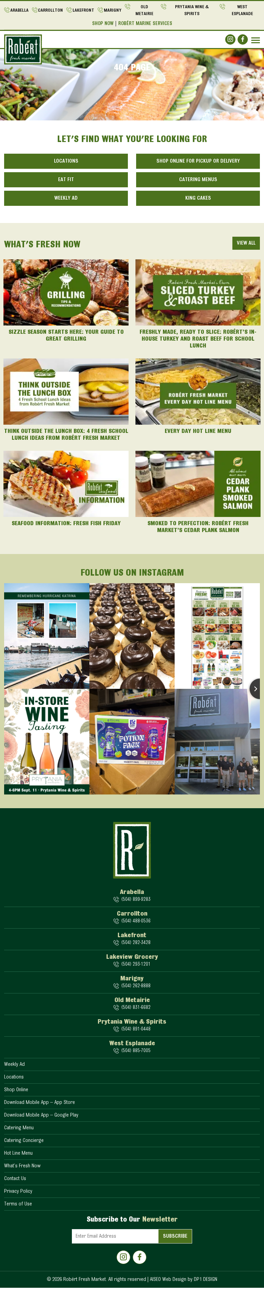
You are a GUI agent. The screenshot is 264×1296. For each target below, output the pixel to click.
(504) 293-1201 (136, 964)
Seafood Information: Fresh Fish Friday (66, 524)
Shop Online (16, 1090)
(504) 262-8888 (136, 986)
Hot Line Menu (18, 1153)
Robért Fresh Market (84, 1279)
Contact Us (15, 1178)
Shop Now (102, 23)
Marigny (112, 10)
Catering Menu (19, 1128)
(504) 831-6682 (136, 1007)
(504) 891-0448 (136, 1029)
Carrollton (50, 10)
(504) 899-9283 (136, 899)
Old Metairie (144, 10)
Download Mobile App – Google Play (41, 1115)
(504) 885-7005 (136, 1050)
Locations (66, 161)
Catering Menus (198, 179)
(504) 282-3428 (136, 942)
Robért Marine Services (145, 23)
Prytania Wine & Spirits (192, 10)
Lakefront (83, 10)
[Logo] (23, 49)
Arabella (19, 10)
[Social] (230, 39)
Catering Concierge (24, 1140)
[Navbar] (255, 40)
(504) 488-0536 (136, 921)
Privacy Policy (18, 1191)
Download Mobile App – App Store (39, 1102)
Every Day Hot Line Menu (198, 431)
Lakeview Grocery (132, 957)
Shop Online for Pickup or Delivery (198, 161)
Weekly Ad (66, 198)
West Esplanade (242, 10)
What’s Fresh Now (22, 1166)
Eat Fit (66, 179)
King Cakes (198, 198)
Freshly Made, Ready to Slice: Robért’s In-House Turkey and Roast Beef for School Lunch (198, 339)
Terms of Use (18, 1204)
